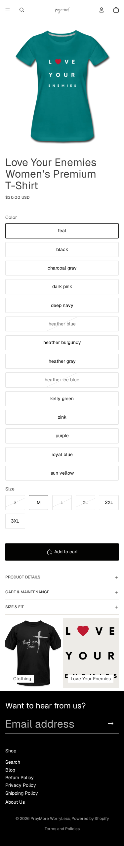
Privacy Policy (20, 785)
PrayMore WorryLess (50, 818)
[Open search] (22, 10)
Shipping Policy (21, 793)
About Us (15, 802)
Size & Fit (14, 607)
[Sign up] (111, 723)
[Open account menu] (101, 10)
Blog (10, 770)
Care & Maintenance (27, 592)
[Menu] (7, 10)
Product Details (22, 577)
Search (12, 762)
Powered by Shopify (90, 818)
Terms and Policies (62, 828)
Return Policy (19, 778)
